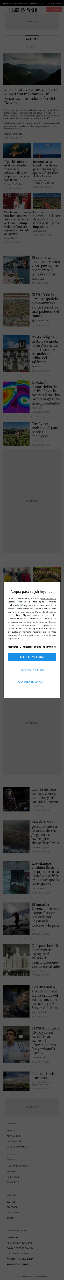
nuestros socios (48, 598)
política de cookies (39, 635)
